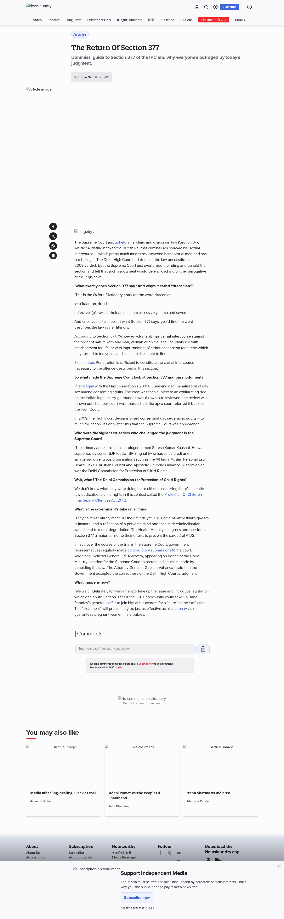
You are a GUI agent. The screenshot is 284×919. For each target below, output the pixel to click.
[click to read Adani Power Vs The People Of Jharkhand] (142, 766)
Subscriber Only (99, 20)
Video (37, 20)
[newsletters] (197, 7)
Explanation (84, 362)
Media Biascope (124, 857)
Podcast (54, 20)
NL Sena (186, 20)
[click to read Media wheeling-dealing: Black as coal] (63, 766)
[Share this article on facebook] (53, 226)
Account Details (81, 857)
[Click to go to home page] (47, 6)
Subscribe (229, 7)
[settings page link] (215, 7)
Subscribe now (137, 897)
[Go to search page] (206, 7)
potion (177, 608)
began (88, 386)
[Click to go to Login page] (249, 7)
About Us (33, 853)
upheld (120, 242)
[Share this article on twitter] (53, 236)
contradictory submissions (149, 550)
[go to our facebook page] (160, 853)
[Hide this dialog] (279, 866)
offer (112, 603)
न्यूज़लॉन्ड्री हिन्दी (121, 853)
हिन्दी (151, 20)
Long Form (73, 20)
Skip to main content (45, 30)
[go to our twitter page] (169, 853)
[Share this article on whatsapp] (53, 246)
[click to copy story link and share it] (53, 255)
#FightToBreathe (129, 20)
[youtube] (179, 853)
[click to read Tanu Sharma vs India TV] (220, 766)
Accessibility (35, 857)
